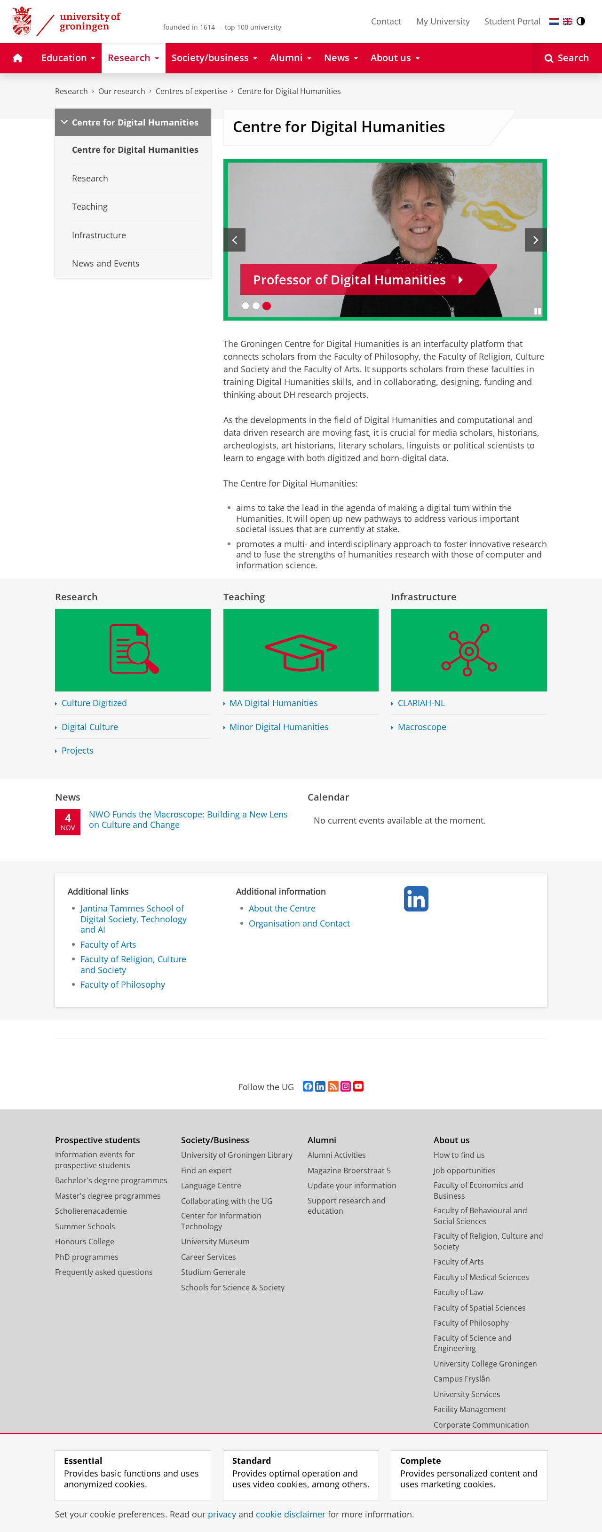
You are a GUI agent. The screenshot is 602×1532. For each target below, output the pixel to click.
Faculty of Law (458, 1292)
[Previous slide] (234, 239)
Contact (386, 21)
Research (71, 91)
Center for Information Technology (221, 1221)
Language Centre (211, 1185)
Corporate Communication (481, 1425)
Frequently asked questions (104, 1272)
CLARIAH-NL (421, 703)
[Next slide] (536, 239)
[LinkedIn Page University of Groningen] (320, 1086)
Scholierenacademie (91, 1211)
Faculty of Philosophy (122, 984)
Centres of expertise (191, 91)
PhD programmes (87, 1257)
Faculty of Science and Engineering (473, 1343)
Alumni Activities (337, 1155)
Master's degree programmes (108, 1196)
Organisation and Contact (299, 923)
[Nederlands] (554, 21)
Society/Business (215, 1140)
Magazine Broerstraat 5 (349, 1170)
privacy (222, 1514)
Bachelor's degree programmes (111, 1180)
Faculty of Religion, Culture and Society (133, 964)
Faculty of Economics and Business (478, 1190)
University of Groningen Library (237, 1155)
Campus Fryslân (462, 1379)
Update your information (352, 1185)
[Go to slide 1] (245, 305)
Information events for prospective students (95, 1160)
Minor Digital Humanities (279, 727)
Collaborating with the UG (227, 1201)
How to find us (459, 1155)
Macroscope (422, 727)
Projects (78, 750)
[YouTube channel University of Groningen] (358, 1086)
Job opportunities (465, 1170)
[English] (567, 21)
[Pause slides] (537, 311)
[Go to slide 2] (256, 305)
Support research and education (347, 1206)
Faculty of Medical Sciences (481, 1277)
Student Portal (512, 21)
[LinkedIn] (416, 898)
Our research (121, 91)
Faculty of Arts (108, 944)
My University (443, 21)
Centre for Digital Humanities (289, 91)
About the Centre (282, 908)
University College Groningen (485, 1364)
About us (452, 1140)
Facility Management (470, 1409)
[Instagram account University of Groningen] (346, 1086)
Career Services (208, 1257)
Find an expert (206, 1170)
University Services (467, 1394)
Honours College (84, 1241)
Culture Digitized (94, 703)
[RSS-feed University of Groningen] (333, 1086)
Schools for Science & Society (233, 1287)
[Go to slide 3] (266, 305)
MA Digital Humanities (274, 703)
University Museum (215, 1241)
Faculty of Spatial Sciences (480, 1308)
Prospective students (97, 1140)
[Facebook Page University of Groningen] (308, 1086)
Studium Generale (213, 1272)
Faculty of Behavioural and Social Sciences (480, 1215)
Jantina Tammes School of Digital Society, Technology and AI (133, 919)
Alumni (322, 1140)
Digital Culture (90, 727)
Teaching (244, 596)
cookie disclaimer (290, 1514)
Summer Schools (85, 1226)
